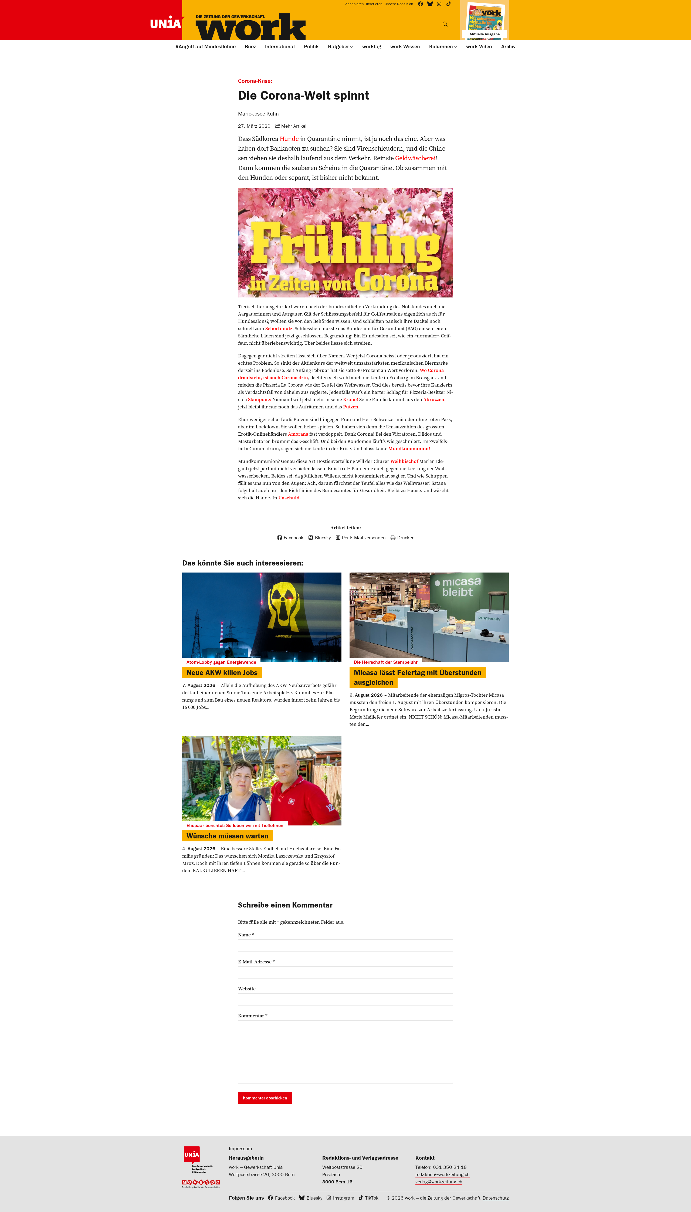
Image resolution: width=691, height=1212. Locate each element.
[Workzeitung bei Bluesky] (430, 4)
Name (246, 934)
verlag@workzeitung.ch (438, 1182)
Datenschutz (496, 1198)
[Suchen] (445, 24)
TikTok (371, 1198)
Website (247, 988)
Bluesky (314, 1198)
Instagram (343, 1198)
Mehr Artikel (293, 126)
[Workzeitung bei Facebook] (421, 4)
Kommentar (252, 1015)
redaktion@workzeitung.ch (442, 1174)
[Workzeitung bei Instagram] (439, 4)
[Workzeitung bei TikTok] (449, 4)
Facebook (285, 1198)
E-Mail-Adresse (256, 961)
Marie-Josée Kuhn (258, 113)
